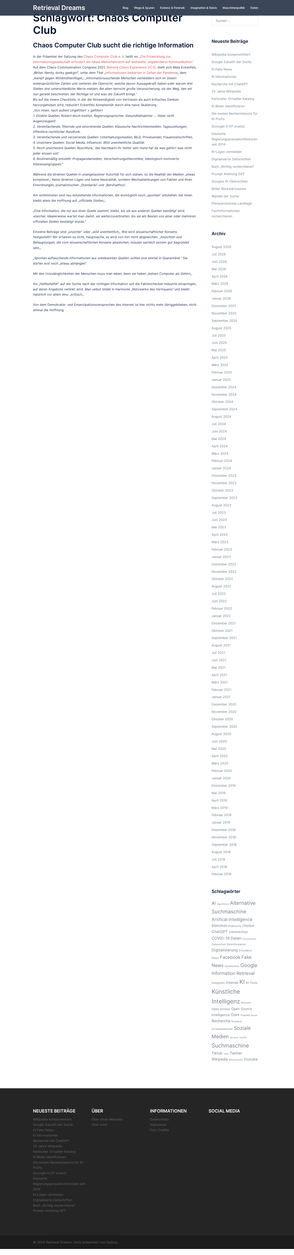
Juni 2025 (219, 343)
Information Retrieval (233, 973)
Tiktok (217, 1053)
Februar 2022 (222, 608)
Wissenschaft (236, 1059)
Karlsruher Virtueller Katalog (233, 99)
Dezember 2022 (224, 564)
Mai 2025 (219, 350)
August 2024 (221, 416)
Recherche (221, 1021)
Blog (125, 7)
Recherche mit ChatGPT (230, 84)
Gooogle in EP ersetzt (228, 126)
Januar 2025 (221, 380)
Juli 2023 (219, 513)
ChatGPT (220, 931)
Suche (242, 1037)
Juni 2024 (219, 431)
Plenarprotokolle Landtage (232, 203)
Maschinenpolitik (234, 7)
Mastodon (246, 1002)
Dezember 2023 (224, 476)
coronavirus (238, 932)
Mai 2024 (219, 439)
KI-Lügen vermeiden (227, 152)
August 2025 (221, 328)
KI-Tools (252, 983)
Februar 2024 (222, 461)
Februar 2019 (221, 815)
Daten (254, 7)
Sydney (112, 1242)
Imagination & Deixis (203, 7)
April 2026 (220, 276)
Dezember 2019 (224, 785)
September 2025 (224, 321)
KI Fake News (222, 69)
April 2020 (220, 756)
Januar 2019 (221, 822)
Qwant (254, 1015)
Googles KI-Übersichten (230, 181)
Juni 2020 (219, 741)
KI (242, 981)
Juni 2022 (219, 601)
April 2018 (219, 867)
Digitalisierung (225, 950)
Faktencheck (232, 966)
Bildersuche (234, 925)
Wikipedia (220, 1059)
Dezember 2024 (224, 387)
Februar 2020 (222, 771)
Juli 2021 (218, 653)
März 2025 (220, 365)
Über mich (99, 1125)
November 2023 (224, 483)
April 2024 (220, 446)
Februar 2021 (221, 690)
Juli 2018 (218, 859)
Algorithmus (223, 904)
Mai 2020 (219, 749)
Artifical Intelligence (232, 919)
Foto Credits (159, 1130)
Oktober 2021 (222, 631)
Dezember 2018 (224, 830)
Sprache (234, 1037)
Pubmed (245, 1015)
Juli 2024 (219, 424)
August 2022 (221, 586)
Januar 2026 (221, 298)
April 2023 (220, 535)
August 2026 (221, 247)
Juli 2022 (219, 594)
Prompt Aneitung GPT (228, 174)
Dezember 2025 (224, 306)
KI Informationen (224, 77)
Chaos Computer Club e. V (104, 56)
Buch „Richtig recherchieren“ (233, 167)
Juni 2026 (219, 262)
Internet (232, 982)
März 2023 (220, 542)
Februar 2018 (221, 874)
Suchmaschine (230, 1045)
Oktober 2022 (222, 579)
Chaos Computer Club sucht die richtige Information (113, 45)
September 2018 (224, 845)
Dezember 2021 (224, 623)
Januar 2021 (221, 697)
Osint (235, 1015)
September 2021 (224, 638)
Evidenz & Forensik (172, 7)
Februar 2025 (222, 372)
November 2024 (224, 394)
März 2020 (220, 763)
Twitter (236, 1053)
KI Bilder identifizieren (228, 106)
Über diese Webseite (107, 1119)
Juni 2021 (219, 660)
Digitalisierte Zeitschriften (231, 159)
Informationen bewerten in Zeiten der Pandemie (141, 73)
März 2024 (220, 453)
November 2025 (224, 313)
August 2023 (221, 505)
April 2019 (219, 800)
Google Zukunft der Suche (231, 62)
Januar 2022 (221, 616)
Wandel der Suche (225, 196)
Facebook (230, 957)
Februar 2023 (222, 549)
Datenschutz (219, 944)
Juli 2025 (219, 335)
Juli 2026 (219, 254)
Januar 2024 (221, 468)
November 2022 (224, 572)
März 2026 (220, 284)
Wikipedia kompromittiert (231, 54)
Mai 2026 (219, 269)
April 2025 (220, 357)
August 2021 (221, 645)
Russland (236, 1021)
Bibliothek (219, 926)
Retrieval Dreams (59, 8)
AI (214, 903)
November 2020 (224, 712)
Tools (226, 1053)
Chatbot (248, 926)
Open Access (221, 1009)
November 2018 (224, 837)
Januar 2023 (221, 557)
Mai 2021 (218, 667)
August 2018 (221, 852)
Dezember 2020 (224, 704)
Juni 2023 (219, 520)
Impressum (158, 1125)
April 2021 (219, 675)
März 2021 (220, 682)
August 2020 (221, 734)
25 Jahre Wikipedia (226, 91)
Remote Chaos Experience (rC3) (131, 67)
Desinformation (236, 944)
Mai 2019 (218, 793)
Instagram (218, 982)
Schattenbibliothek (222, 1028)
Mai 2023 (219, 527)
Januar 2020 (221, 778)
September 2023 (224, 498)
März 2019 (220, 808)
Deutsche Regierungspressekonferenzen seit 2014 (234, 139)
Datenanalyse (249, 939)
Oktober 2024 (222, 402)
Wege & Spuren (144, 7)
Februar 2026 (222, 291)
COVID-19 (221, 938)
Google (248, 965)
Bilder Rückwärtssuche (229, 189)
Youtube (251, 1059)
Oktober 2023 (222, 490)
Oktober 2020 (222, 719)
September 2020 (224, 726)
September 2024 (224, 409)
